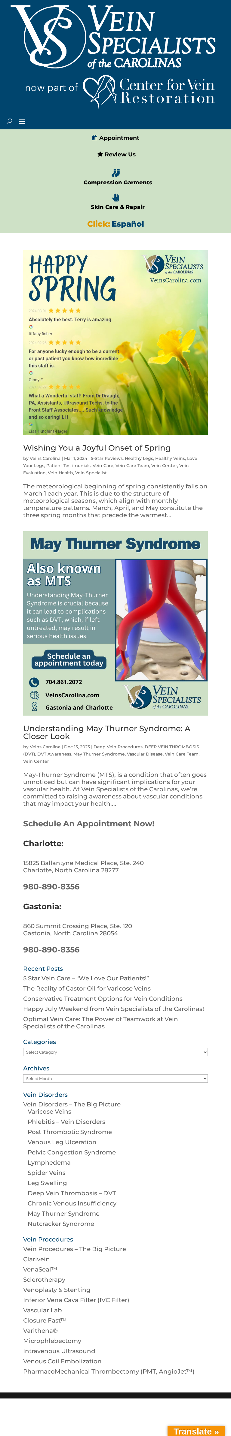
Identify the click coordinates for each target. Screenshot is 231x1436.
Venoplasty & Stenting (57, 1289)
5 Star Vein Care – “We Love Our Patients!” (86, 978)
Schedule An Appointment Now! (89, 823)
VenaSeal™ (40, 1269)
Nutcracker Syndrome (61, 1223)
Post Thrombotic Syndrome (70, 1132)
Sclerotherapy (44, 1279)
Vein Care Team (132, 465)
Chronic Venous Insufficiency (72, 1203)
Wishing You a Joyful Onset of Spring (97, 448)
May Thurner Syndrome (99, 754)
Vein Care (103, 465)
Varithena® (40, 1330)
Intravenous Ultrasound (59, 1351)
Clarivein (36, 1259)
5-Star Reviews (107, 458)
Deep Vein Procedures (118, 747)
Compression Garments (118, 182)
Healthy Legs (139, 458)
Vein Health (60, 472)
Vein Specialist (91, 472)
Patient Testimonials (68, 465)
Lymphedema (49, 1162)
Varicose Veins (49, 1111)
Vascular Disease (145, 754)
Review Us (119, 154)
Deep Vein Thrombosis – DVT (72, 1193)
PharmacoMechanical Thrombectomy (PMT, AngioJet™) (109, 1371)
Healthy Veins (170, 458)
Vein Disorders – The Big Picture (72, 1104)
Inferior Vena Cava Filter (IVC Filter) (76, 1300)
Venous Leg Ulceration (62, 1142)
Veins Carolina (45, 458)
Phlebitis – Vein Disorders (66, 1121)
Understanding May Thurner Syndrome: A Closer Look (106, 732)
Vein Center (164, 465)
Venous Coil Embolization (62, 1361)
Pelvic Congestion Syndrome (72, 1152)
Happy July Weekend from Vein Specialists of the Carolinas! (113, 1008)
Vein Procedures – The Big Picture (74, 1249)
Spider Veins (47, 1172)
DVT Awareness (54, 754)
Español (128, 224)
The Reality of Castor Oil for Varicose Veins (87, 988)
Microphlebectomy (52, 1340)
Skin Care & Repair (118, 207)
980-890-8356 (51, 886)
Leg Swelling (47, 1183)
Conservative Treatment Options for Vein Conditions (103, 998)
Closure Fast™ (45, 1320)
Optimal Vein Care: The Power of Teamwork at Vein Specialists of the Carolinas (100, 1022)
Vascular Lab (42, 1310)
